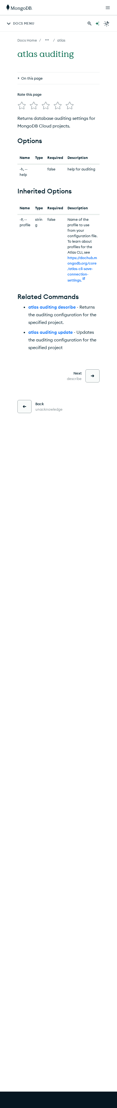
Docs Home (27, 40)
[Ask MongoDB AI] (97, 23)
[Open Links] (107, 7)
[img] (21, 105)
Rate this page (29, 94)
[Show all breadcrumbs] (47, 40)
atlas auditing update (50, 332)
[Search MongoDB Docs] (89, 23)
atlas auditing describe (52, 307)
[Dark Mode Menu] (106, 23)
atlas (61, 40)
